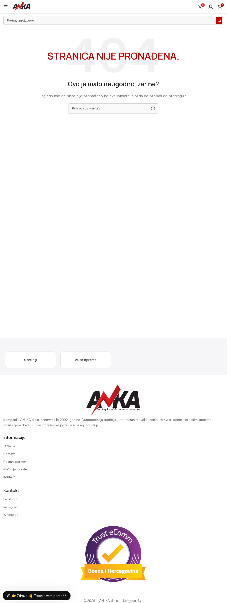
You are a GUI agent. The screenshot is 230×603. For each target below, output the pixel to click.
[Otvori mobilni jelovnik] (5, 6)
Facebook (10, 499)
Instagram (10, 507)
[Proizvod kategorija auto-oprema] (86, 359)
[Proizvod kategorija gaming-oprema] (30, 359)
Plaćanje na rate (15, 469)
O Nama (9, 446)
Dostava (9, 454)
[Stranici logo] (21, 6)
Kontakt (9, 477)
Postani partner (14, 462)
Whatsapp (11, 515)
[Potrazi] (219, 20)
